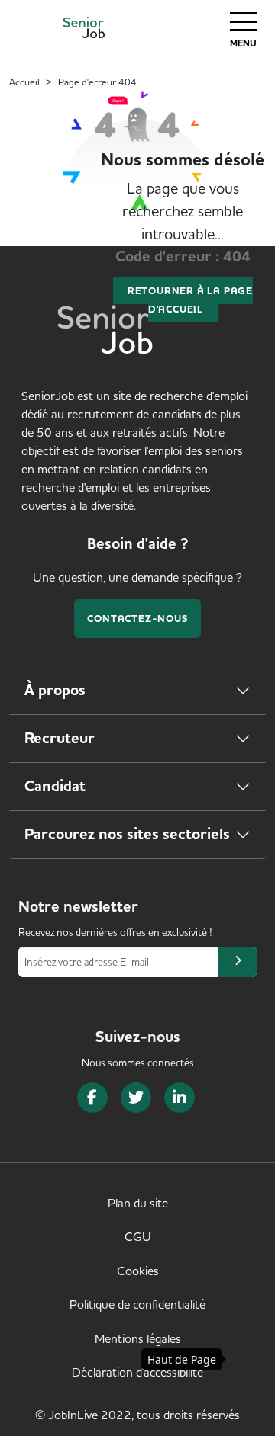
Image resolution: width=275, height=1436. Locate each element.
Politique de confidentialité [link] (137, 1304)
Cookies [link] (138, 1270)
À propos (55, 690)
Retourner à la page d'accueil (190, 300)
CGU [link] (138, 1236)
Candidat (55, 786)
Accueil (24, 81)
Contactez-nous (137, 618)
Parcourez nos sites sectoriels (127, 834)
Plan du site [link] (138, 1202)
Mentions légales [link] (138, 1338)
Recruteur (59, 738)
